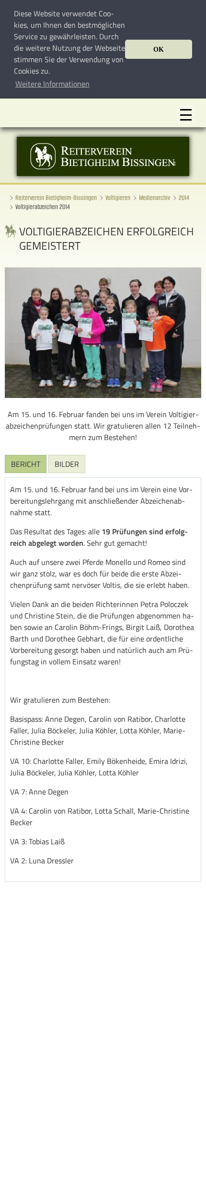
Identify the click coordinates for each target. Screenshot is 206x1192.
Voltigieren (117, 197)
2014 (184, 197)
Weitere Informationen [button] (52, 83)
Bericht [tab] (25, 464)
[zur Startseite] (103, 173)
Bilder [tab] (67, 464)
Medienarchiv (154, 197)
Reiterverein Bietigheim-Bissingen (56, 197)
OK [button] (158, 49)
